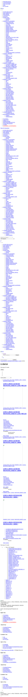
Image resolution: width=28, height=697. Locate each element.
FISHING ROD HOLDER (11, 30)
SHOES (7, 59)
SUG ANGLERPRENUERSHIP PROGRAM (12, 646)
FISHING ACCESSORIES (9, 21)
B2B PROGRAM (7, 1)
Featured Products (7, 630)
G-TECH (8, 584)
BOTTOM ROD (9, 102)
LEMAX (8, 590)
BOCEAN (9, 582)
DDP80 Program (6, 121)
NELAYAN (9, 592)
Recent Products (6, 629)
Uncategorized (12, 577)
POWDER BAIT (9, 87)
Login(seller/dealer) (7, 2)
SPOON (7, 85)
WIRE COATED (9, 50)
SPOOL (7, 46)
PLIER (7, 35)
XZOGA (8, 597)
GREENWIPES (9, 116)
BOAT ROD (8, 101)
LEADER (8, 77)
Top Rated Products (7, 627)
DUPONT (11, 553)
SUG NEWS (6, 645)
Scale (7, 42)
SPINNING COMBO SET (11, 66)
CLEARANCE (6, 15)
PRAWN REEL (9, 95)
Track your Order (6, 3)
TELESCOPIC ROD (10, 110)
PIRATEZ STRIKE (13, 570)
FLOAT (7, 32)
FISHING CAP (9, 56)
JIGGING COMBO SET (11, 65)
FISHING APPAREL (7, 53)
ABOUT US (5, 120)
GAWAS (24, 379)
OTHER (10, 568)
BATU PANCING (9, 22)
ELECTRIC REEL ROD (11, 105)
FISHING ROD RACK (11, 31)
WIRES (7, 51)
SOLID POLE (12, 574)
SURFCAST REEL (10, 99)
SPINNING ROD (9, 108)
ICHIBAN (9, 588)
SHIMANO (9, 595)
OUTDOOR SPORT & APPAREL (13, 52)
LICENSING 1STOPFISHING (9, 125)
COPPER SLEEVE (10, 23)
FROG (7, 80)
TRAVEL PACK (12, 576)
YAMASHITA (12, 578)
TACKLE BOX (9, 47)
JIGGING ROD (9, 106)
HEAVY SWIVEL (10, 68)
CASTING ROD (9, 103)
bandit (8, 579)
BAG (7, 54)
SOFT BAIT (8, 84)
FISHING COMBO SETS (8, 63)
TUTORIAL (5, 118)
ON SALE (5, 16)
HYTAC (8, 586)
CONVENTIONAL (10, 92)
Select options (6, 435)
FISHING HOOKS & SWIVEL (10, 67)
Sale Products (6, 628)
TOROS (7, 115)
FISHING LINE (6, 74)
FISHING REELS (7, 88)
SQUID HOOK (9, 72)
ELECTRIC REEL (10, 93)
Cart (4, 637)
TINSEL (7, 49)
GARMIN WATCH (10, 113)
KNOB (7, 20)
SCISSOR (8, 43)
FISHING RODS (6, 100)
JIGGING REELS (9, 94)
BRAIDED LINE (9, 75)
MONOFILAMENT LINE (11, 78)
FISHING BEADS (10, 27)
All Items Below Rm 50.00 (8, 379)
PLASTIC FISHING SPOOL (12, 39)
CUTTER (8, 24)
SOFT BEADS (9, 44)
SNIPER (8, 596)
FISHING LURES (7, 79)
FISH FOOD (11, 554)
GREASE (8, 36)
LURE (7, 82)
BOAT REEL (8, 89)
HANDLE (8, 18)
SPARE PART (6, 17)
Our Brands (5, 644)
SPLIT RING (8, 45)
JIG (6, 81)
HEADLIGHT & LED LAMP (12, 37)
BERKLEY (9, 581)
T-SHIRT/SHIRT (9, 60)
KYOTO (8, 589)
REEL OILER (9, 40)
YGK (8, 598)
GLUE (7, 34)
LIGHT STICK (9, 38)
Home (2, 361)
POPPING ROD (9, 107)
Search (4, 353)
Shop (4, 5)
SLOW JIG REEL (9, 96)
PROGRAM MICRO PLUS (9, 122)
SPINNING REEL (10, 98)
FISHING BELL (9, 28)
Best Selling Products (7, 632)
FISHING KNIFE (9, 29)
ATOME (5, 124)
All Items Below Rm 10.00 (8, 436)
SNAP (7, 71)
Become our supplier (7, 648)
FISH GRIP (8, 25)
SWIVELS (8, 73)
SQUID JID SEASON (8, 11)
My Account (5, 6)
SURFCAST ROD (10, 109)
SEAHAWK (9, 593)
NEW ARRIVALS (7, 13)
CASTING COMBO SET (11, 64)
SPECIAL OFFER (13, 575)
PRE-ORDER (6, 14)
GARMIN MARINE (7, 112)
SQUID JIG (8, 86)
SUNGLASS (8, 61)
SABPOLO (11, 572)
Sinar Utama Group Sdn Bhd (8, 650)
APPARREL (11, 550)
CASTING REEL (9, 91)
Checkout (5, 638)
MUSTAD (9, 591)
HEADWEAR (9, 58)
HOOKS (7, 70)
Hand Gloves (8, 57)
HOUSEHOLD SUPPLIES (9, 114)
